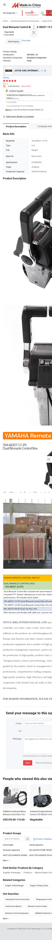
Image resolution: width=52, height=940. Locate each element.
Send (27, 762)
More (5, 918)
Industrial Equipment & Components (25, 21)
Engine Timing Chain (39, 885)
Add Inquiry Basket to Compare (20, 116)
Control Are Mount (13, 906)
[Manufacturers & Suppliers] (26, 5)
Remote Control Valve (37, 906)
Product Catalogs (44, 839)
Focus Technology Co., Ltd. (36, 928)
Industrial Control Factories (17, 899)
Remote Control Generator (17, 913)
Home (5, 21)
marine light (8, 844)
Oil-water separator (11, 850)
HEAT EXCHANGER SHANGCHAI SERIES (16, 855)
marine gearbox (36, 844)
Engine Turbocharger (14, 885)
